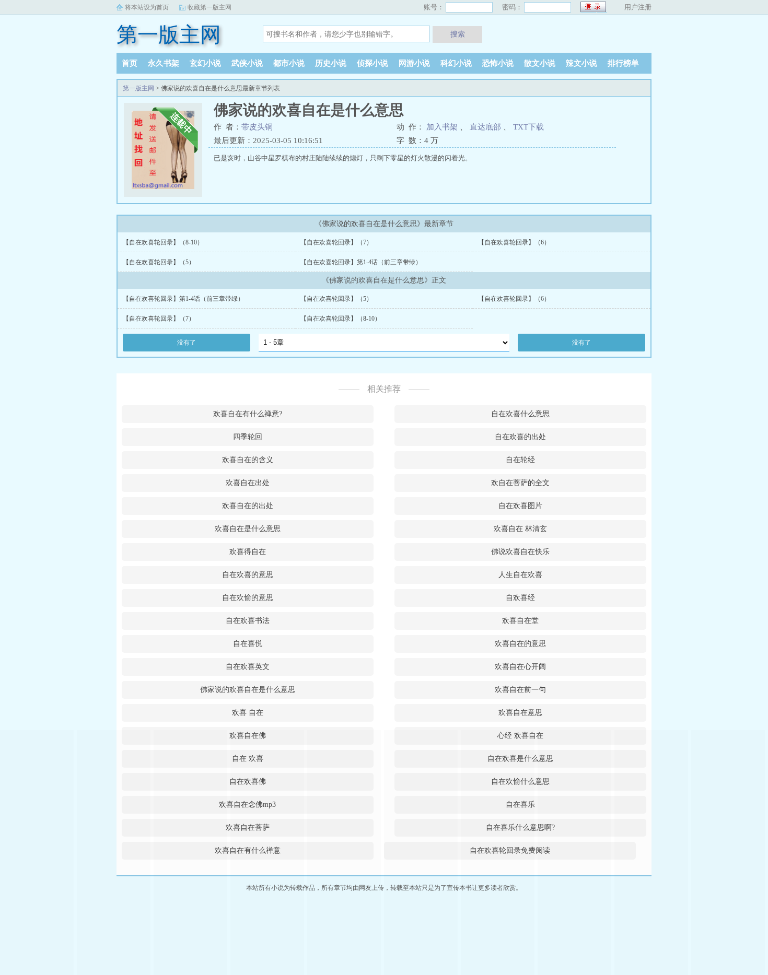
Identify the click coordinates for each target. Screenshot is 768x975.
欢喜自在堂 (520, 621)
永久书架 (163, 63)
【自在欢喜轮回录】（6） (514, 242)
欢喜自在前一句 (520, 690)
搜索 (457, 34)
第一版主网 (169, 34)
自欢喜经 (520, 598)
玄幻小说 (205, 63)
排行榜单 (623, 63)
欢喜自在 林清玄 (520, 529)
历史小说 (330, 63)
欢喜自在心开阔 (520, 667)
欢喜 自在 (247, 712)
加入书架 (442, 127)
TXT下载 (528, 127)
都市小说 (289, 63)
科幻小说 (456, 63)
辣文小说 (581, 63)
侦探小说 (372, 63)
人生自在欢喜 (520, 575)
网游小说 (414, 63)
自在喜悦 (247, 644)
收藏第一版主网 (209, 7)
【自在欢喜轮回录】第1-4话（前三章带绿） (361, 262)
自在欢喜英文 (248, 667)
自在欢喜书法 (248, 621)
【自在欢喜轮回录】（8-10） (163, 242)
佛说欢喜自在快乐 (520, 552)
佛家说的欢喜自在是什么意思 (247, 690)
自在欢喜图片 (520, 506)
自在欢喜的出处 (520, 437)
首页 (129, 63)
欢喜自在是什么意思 (248, 529)
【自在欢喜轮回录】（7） (336, 242)
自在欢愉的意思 (247, 598)
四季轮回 (247, 437)
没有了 (186, 342)
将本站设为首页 (147, 7)
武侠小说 (247, 63)
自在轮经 (520, 460)
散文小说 (539, 63)
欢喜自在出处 (248, 483)
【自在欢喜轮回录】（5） (159, 262)
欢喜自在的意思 (520, 644)
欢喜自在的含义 (247, 460)
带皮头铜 (257, 127)
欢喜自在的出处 (247, 506)
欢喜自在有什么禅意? (247, 414)
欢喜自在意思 (520, 712)
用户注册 (637, 7)
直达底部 (485, 127)
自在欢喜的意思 (247, 575)
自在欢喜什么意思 (520, 414)
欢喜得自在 (247, 552)
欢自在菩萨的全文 (520, 483)
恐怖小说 (498, 63)
